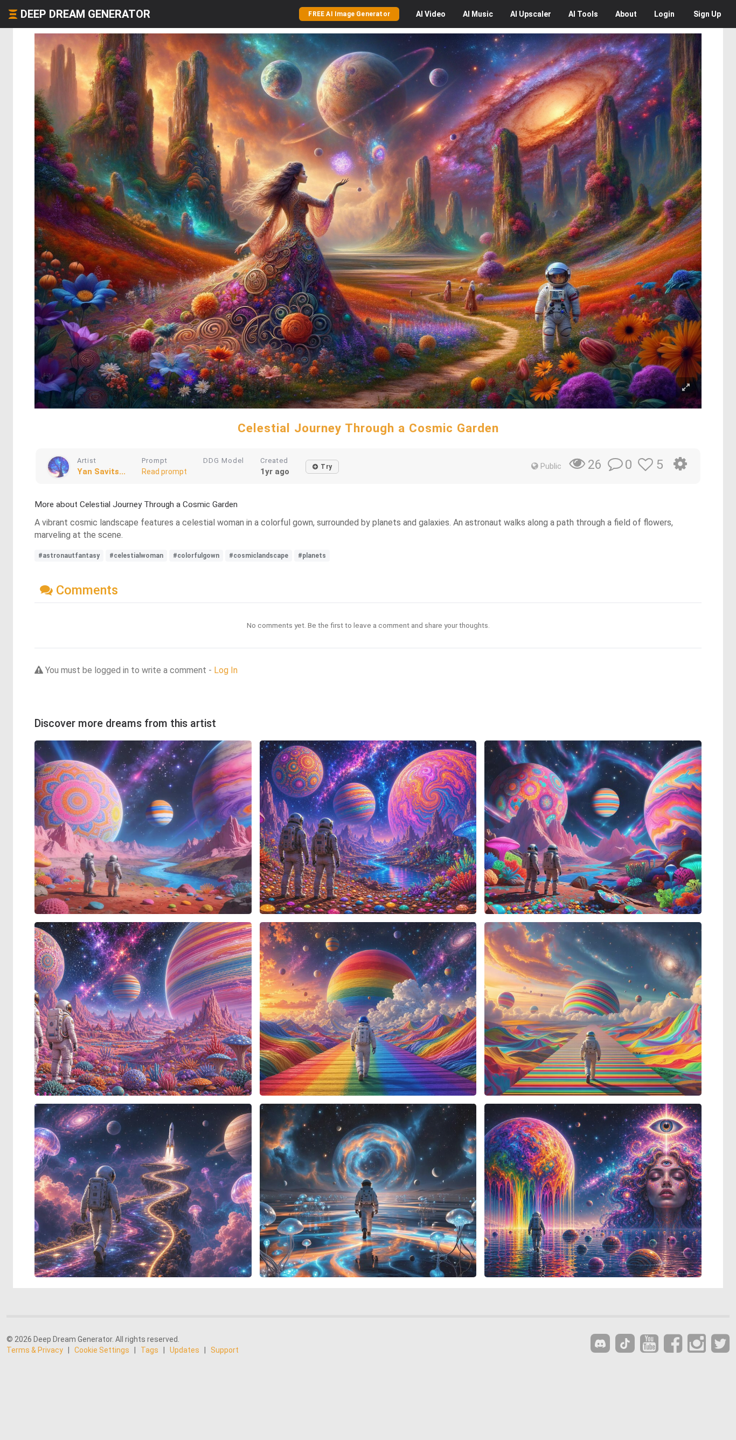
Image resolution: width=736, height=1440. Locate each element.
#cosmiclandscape (258, 555)
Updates (184, 1350)
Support (225, 1350)
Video (431, 14)
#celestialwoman (136, 555)
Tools (583, 14)
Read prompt (164, 471)
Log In (226, 670)
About (626, 14)
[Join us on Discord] (600, 1343)
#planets (312, 555)
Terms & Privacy (34, 1350)
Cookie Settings (101, 1350)
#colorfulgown (196, 555)
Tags (149, 1350)
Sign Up (707, 14)
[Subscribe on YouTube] (649, 1343)
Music (478, 14)
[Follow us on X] (720, 1343)
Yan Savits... (101, 471)
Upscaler (530, 14)
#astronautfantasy (69, 555)
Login (664, 14)
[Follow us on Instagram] (697, 1343)
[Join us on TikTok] (625, 1343)
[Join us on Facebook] (673, 1343)
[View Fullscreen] (686, 387)
